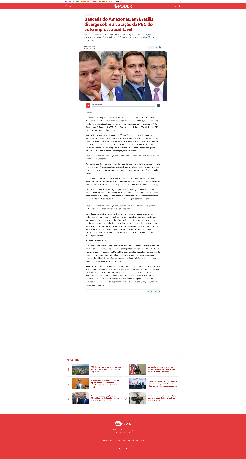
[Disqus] (123, 322)
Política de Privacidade (136, 440)
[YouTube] (180, 1)
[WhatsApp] (149, 47)
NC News (68, 1)
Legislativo (88, 15)
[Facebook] (178, 1)
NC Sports (76, 1)
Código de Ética (107, 440)
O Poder (94, 1)
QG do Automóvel (116, 1)
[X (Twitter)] (156, 47)
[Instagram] (175, 1)
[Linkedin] (160, 47)
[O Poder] (123, 6)
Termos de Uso (120, 440)
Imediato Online (85, 1)
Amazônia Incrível (104, 1)
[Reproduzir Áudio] (88, 105)
